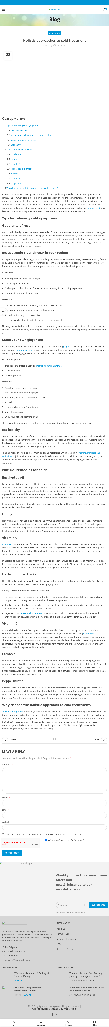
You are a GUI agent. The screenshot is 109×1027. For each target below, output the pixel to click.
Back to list (54, 739)
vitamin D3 (88, 633)
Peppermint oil (18, 183)
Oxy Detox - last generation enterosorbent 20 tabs (27, 989)
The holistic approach (12, 711)
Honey (14, 159)
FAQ (59, 944)
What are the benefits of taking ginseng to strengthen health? (85, 975)
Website (6, 822)
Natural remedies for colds (19, 149)
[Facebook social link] (52, 1014)
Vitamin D (15, 173)
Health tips (54, 33)
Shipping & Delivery (66, 938)
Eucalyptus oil (17, 154)
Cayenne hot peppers (31, 613)
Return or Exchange (66, 949)
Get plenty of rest (19, 130)
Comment (8, 764)
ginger (66, 346)
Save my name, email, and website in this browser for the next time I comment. (44, 834)
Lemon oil (15, 178)
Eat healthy (16, 144)
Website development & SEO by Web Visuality (54, 1008)
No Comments (90, 980)
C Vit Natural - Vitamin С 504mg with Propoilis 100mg (32, 975)
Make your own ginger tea (23, 139)
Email (5, 809)
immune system (24, 349)
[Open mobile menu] (3, 9)
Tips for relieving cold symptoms (22, 125)
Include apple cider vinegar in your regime (31, 135)
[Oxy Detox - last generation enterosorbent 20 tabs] (6, 991)
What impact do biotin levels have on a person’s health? (86, 989)
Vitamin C (15, 164)
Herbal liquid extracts (21, 168)
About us (61, 928)
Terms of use (63, 933)
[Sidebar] (3, 311)
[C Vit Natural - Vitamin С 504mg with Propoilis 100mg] (6, 977)
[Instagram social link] (56, 1014)
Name (6, 797)
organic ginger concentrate (49, 365)
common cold (93, 207)
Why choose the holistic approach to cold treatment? (32, 188)
